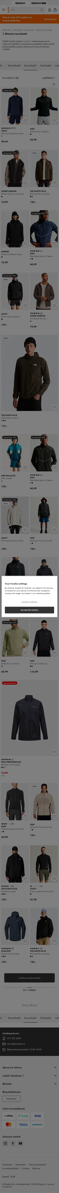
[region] (29, 596)
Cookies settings (29, 602)
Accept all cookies (29, 610)
